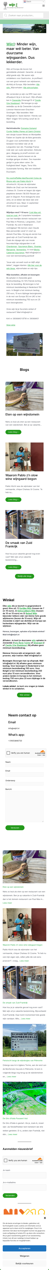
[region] (24, 28)
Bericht (8, 789)
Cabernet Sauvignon (15, 253)
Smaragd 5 (38, 643)
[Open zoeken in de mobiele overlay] (23, 15)
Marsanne (10, 250)
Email (7, 771)
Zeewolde (16, 100)
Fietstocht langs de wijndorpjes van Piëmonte (22, 1060)
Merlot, (37, 250)
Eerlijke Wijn (25, 608)
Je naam (6, 1170)
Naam (8, 762)
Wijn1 (10, 44)
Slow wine (10, 325)
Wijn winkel (24, 695)
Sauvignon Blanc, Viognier (29, 246)
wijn (34, 640)
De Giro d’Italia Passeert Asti (15, 1118)
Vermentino (21, 250)
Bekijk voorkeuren (24, 1263)
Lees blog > (13, 432)
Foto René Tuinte (22, 643)
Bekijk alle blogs (24, 576)
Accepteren (24, 1248)
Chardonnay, (12, 246)
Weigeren (24, 1256)
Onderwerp (10, 780)
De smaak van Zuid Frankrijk (15, 1003)
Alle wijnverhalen (30, 87)
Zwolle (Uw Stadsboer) (16, 645)
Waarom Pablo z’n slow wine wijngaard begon (21, 477)
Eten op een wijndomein (22, 414)
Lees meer (7, 903)
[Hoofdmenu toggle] (43, 5)
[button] (45, 1218)
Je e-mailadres (9, 1182)
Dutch (28, 2)
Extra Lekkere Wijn (27, 611)
